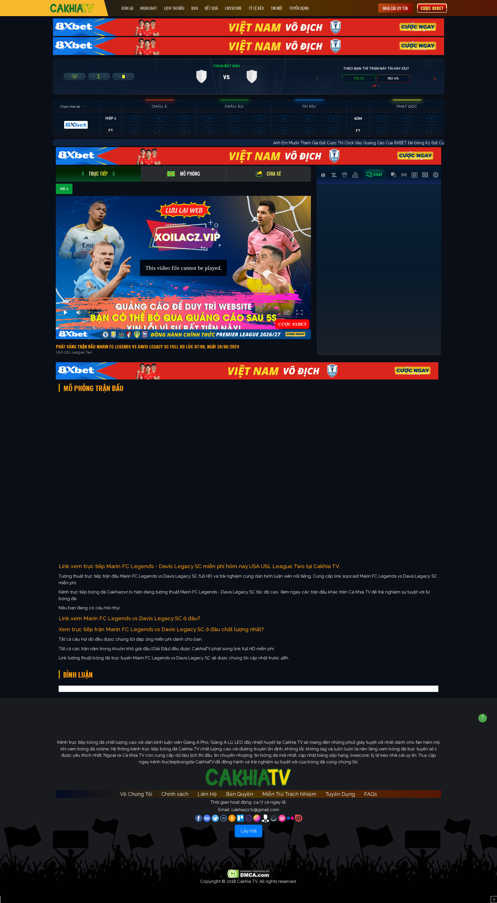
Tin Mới (276, 8)
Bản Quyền (239, 794)
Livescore (233, 8)
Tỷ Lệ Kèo (256, 8)
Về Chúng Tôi (136, 794)
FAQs (370, 794)
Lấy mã (248, 831)
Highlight (148, 8)
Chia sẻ (274, 173)
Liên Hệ (207, 794)
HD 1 (64, 189)
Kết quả (211, 8)
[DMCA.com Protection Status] (248, 873)
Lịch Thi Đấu (174, 8)
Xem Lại (127, 8)
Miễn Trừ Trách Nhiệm (289, 794)
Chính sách (174, 794)
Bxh (194, 8)
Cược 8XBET (432, 8)
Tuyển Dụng (299, 8)
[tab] (98, 174)
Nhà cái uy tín (395, 8)
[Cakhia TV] (72, 8)
